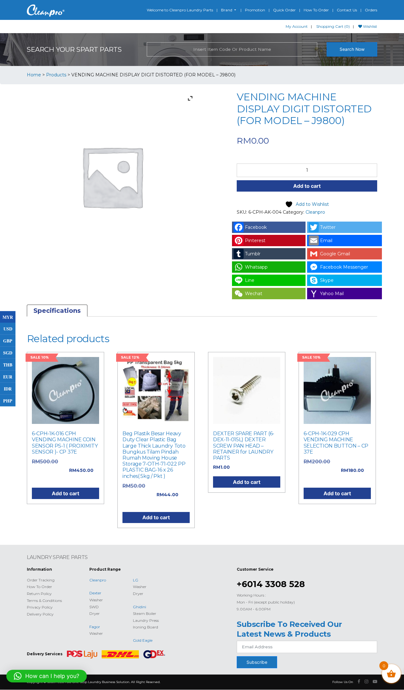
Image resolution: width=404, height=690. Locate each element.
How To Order (316, 10)
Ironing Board (145, 627)
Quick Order (284, 10)
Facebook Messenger (344, 267)
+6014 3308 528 (271, 584)
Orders (371, 10)
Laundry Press (146, 620)
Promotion (255, 10)
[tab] (57, 311)
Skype (327, 280)
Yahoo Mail (332, 293)
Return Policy (39, 593)
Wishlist (369, 26)
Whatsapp (256, 267)
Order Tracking (41, 580)
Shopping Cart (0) (333, 26)
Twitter (328, 227)
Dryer (94, 613)
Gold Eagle (142, 640)
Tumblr (252, 254)
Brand (227, 10)
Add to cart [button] (65, 493)
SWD (94, 606)
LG (135, 580)
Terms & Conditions (44, 600)
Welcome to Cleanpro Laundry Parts (180, 10)
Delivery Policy (40, 614)
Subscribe (257, 662)
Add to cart (307, 186)
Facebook (256, 227)
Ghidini (139, 606)
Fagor (94, 626)
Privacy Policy (40, 607)
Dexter (95, 593)
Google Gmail (335, 254)
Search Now (352, 49)
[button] (46, 676)
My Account (297, 26)
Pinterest (255, 240)
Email (326, 240)
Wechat (253, 293)
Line (249, 280)
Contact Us (347, 10)
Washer (96, 600)
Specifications (57, 310)
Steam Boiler (144, 613)
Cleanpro (315, 212)
